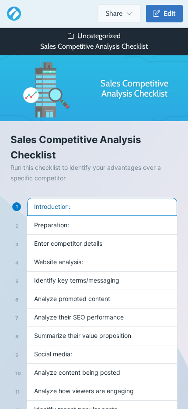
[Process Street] (12, 14)
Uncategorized (99, 36)
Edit (168, 13)
